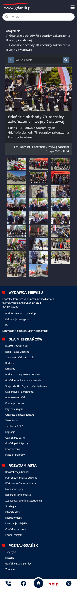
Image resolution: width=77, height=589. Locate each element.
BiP (7, 325)
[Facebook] (23, 584)
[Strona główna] (8, 584)
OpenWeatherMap (37, 331)
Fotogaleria (13, 30)
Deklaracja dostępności (18, 319)
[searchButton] (66, 60)
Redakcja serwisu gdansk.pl (20, 313)
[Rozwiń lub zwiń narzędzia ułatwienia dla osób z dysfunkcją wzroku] (69, 584)
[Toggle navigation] (72, 7)
